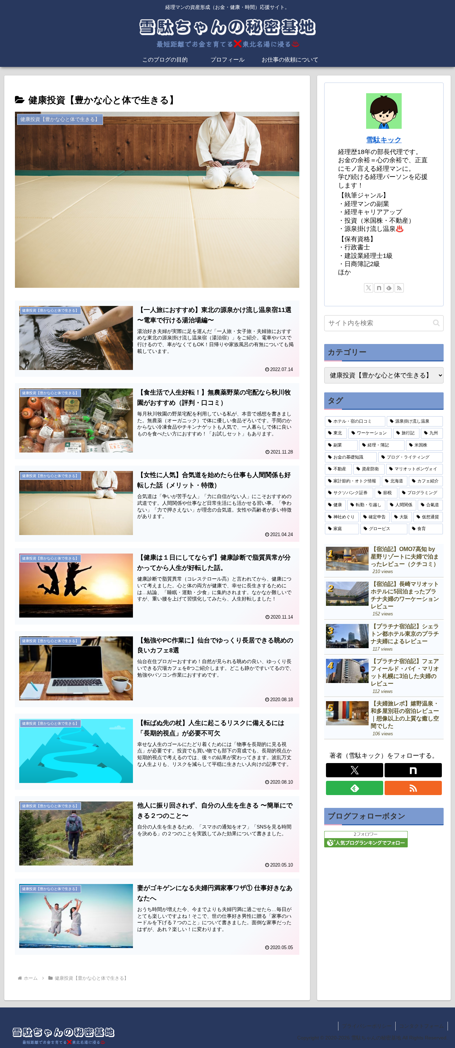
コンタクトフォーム (421, 1026)
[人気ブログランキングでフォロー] (366, 838)
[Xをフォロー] (368, 287)
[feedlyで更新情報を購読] (389, 287)
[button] (436, 323)
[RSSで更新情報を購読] (399, 287)
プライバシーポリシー (367, 1026)
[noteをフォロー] (379, 287)
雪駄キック (384, 140)
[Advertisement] (384, 906)
